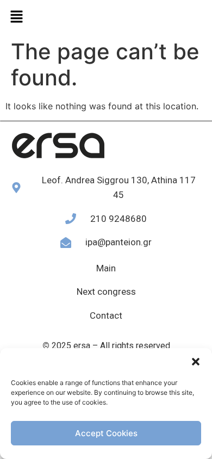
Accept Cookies (106, 433)
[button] (195, 361)
